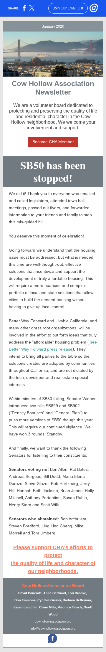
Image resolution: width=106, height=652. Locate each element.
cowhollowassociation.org (53, 621)
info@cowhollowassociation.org (53, 628)
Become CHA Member (53, 141)
